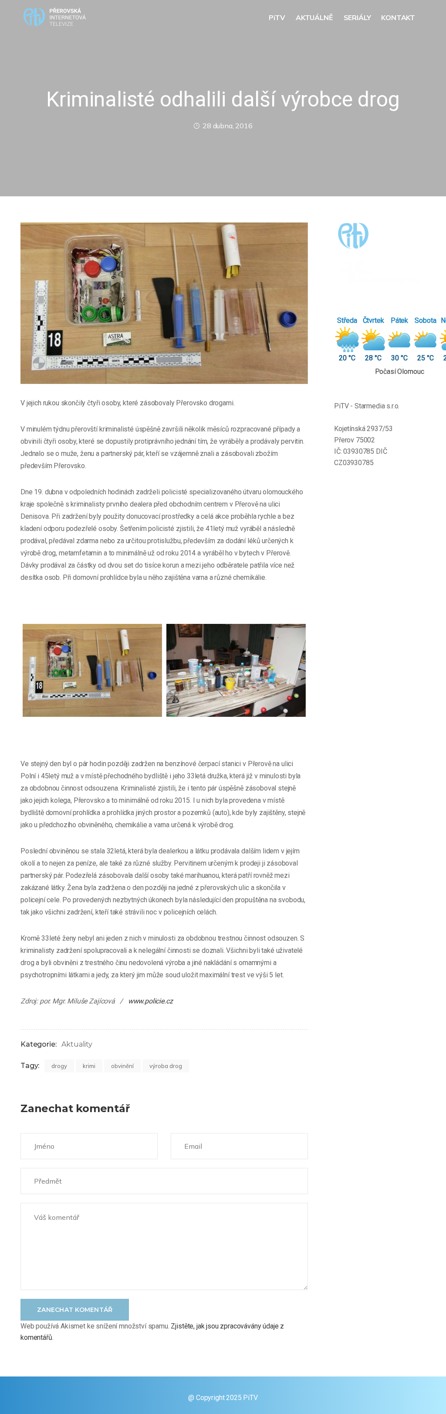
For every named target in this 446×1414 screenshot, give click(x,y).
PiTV (278, 17)
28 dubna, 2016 (228, 125)
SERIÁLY (358, 17)
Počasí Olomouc (399, 371)
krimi (89, 1065)
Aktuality (76, 1044)
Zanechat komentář (74, 1310)
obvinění (122, 1065)
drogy (59, 1065)
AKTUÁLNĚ (315, 17)
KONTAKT (399, 17)
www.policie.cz (149, 1001)
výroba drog (165, 1065)
